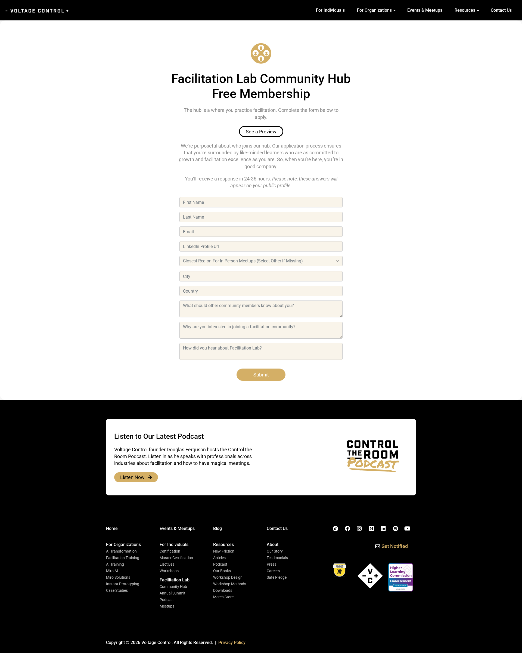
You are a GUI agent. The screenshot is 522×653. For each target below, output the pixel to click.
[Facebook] (347, 529)
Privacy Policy (232, 642)
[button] (123, 545)
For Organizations (374, 10)
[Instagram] (359, 529)
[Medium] (371, 529)
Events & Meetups (424, 10)
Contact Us (501, 10)
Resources (465, 10)
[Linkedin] (383, 529)
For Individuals (330, 10)
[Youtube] (407, 529)
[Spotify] (395, 529)
